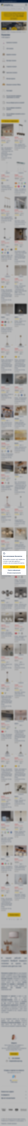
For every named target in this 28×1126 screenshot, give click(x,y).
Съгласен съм (14, 567)
